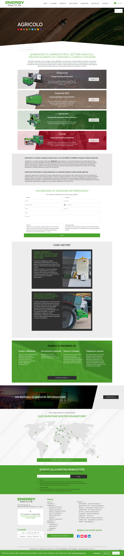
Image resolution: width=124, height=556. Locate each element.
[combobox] (62, 212)
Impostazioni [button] (97, 553)
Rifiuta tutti (107, 553)
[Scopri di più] (62, 79)
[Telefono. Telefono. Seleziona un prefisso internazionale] (65, 205)
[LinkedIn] (89, 536)
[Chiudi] (122, 553)
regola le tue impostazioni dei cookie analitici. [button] (30, 516)
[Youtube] (82, 536)
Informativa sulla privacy (79, 553)
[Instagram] (85, 536)
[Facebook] (78, 536)
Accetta (116, 553)
